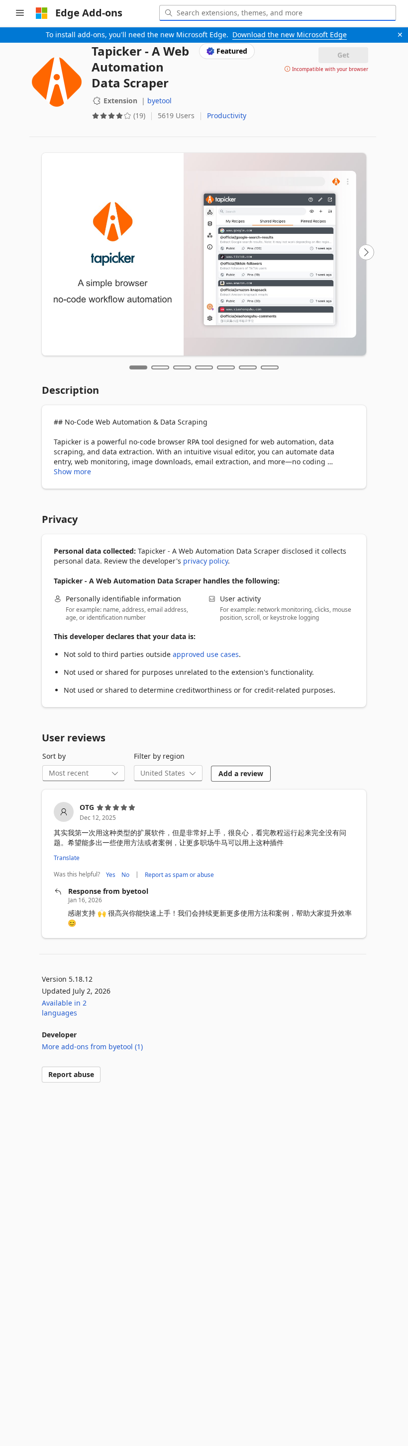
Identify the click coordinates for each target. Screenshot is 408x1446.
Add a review (240, 773)
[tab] (138, 367)
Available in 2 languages (64, 1007)
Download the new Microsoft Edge (289, 34)
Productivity (226, 115)
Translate (67, 858)
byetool (159, 100)
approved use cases (206, 654)
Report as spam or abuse (179, 874)
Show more (72, 471)
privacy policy (205, 561)
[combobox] (277, 13)
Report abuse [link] (71, 1074)
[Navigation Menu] (20, 13)
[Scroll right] (366, 252)
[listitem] (204, 865)
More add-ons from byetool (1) (92, 1046)
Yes (110, 874)
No (125, 874)
